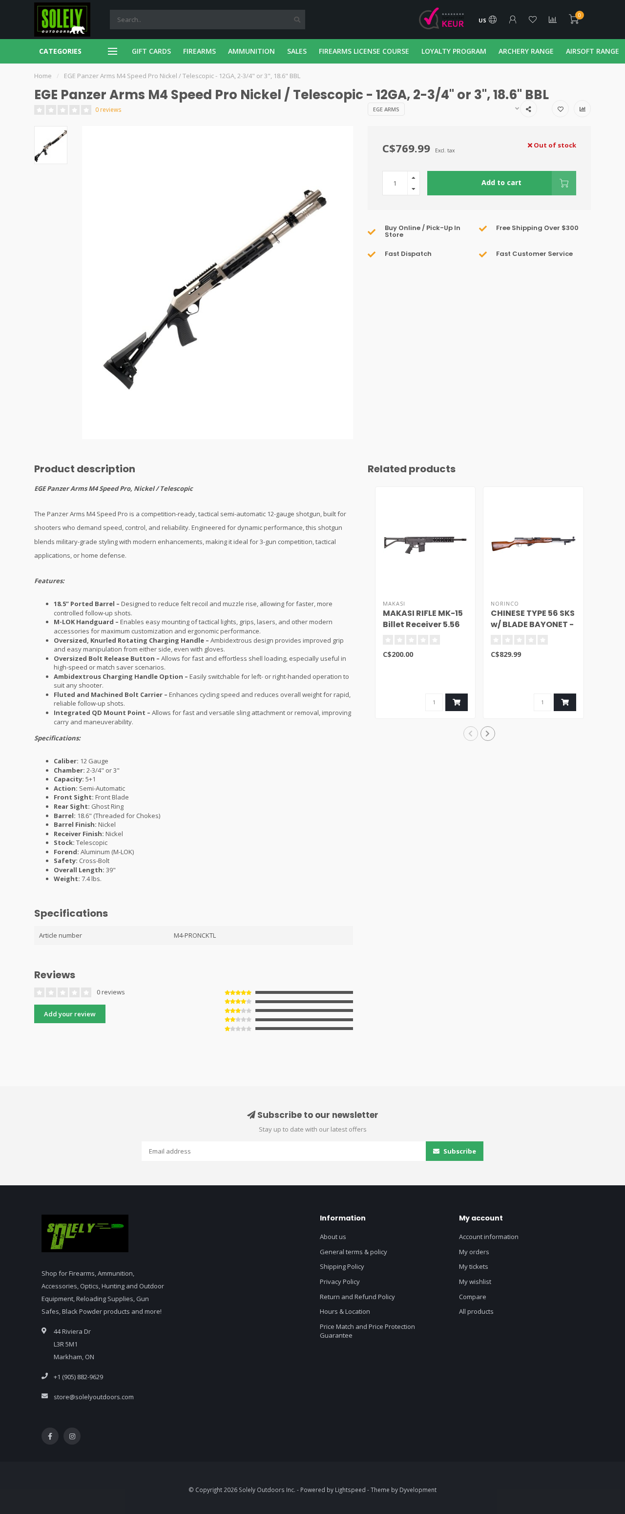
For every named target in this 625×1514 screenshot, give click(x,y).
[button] (470, 733)
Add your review (70, 1013)
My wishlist (475, 1281)
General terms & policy (353, 1251)
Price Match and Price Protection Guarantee (367, 1331)
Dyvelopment (418, 1489)
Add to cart (501, 182)
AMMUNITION (251, 51)
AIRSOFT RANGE (592, 51)
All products (476, 1311)
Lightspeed (350, 1489)
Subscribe (459, 1151)
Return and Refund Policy (357, 1296)
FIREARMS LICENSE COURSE (364, 51)
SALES (297, 51)
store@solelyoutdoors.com (94, 1396)
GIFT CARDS (151, 51)
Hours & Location (345, 1311)
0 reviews (108, 109)
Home (43, 75)
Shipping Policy (342, 1266)
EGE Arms (386, 109)
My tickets (473, 1266)
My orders (474, 1251)
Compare (472, 1296)
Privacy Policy (340, 1281)
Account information (489, 1236)
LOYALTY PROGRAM (453, 51)
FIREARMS (199, 51)
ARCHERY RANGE (526, 51)
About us (333, 1236)
